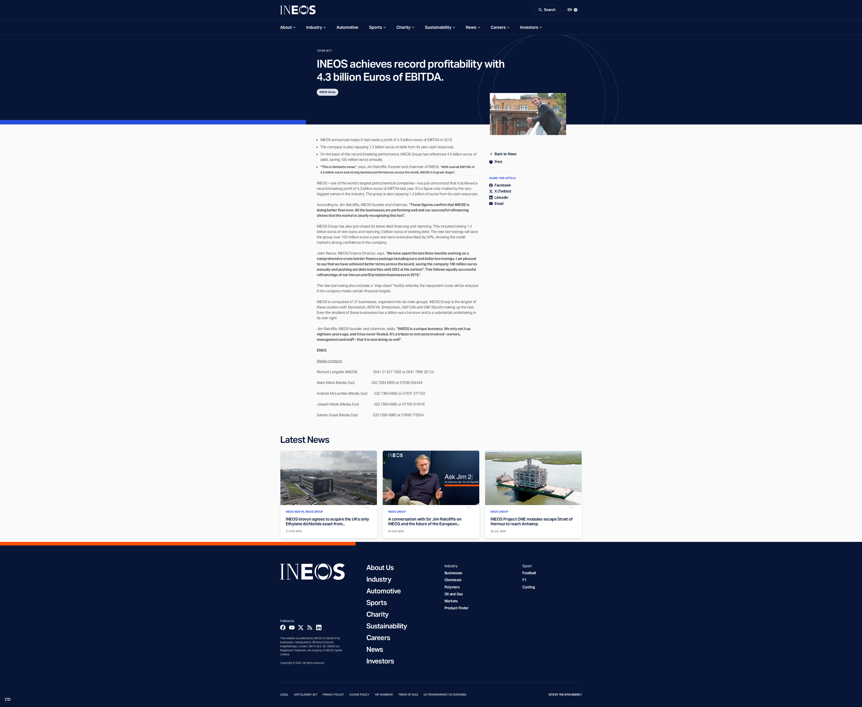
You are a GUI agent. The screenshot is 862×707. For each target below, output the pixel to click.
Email (499, 204)
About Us (380, 567)
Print (498, 162)
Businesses (453, 573)
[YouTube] (292, 627)
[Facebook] (283, 627)
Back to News (506, 154)
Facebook (503, 185)
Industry (314, 27)
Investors (529, 27)
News (471, 27)
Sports (375, 27)
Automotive (347, 27)
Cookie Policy (359, 694)
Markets (451, 601)
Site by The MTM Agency (565, 694)
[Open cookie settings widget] (7, 699)
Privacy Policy (333, 694)
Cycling (528, 587)
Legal (284, 694)
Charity (403, 27)
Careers (498, 27)
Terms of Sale (408, 694)
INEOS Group (327, 92)
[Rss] (309, 627)
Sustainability (438, 27)
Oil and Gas (453, 594)
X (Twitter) (503, 191)
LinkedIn (501, 197)
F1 (524, 580)
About (286, 27)
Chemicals (453, 580)
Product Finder (456, 608)
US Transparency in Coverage (445, 694)
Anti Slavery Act (305, 694)
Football (529, 573)
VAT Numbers (384, 694)
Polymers (452, 587)
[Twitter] (300, 627)
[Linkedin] (318, 627)
